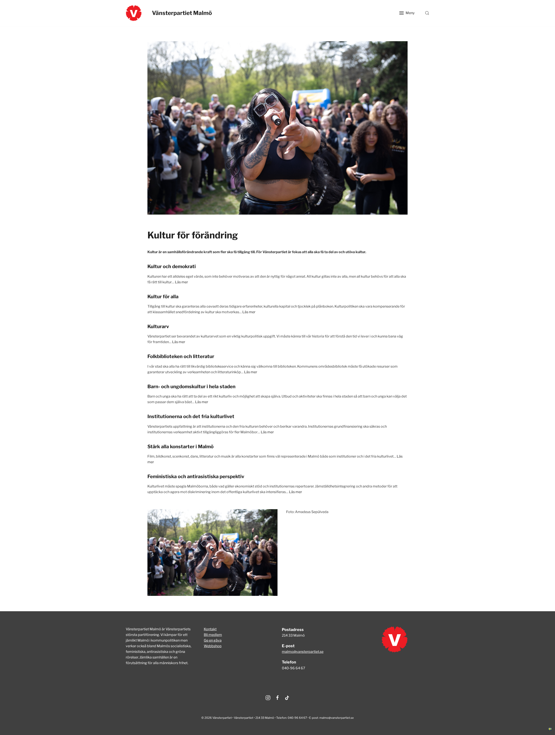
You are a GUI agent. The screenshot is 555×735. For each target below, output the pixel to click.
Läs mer (181, 282)
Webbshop (213, 646)
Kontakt (210, 629)
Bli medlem (213, 635)
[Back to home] (134, 13)
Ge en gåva (213, 640)
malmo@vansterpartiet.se (302, 652)
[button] (407, 13)
